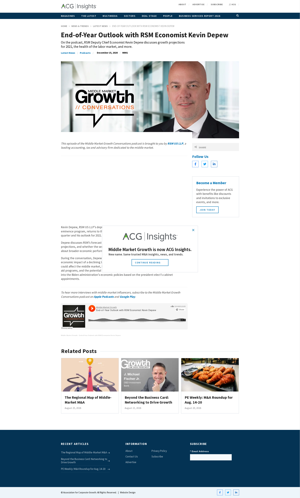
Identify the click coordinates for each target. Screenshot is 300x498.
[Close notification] (193, 230)
